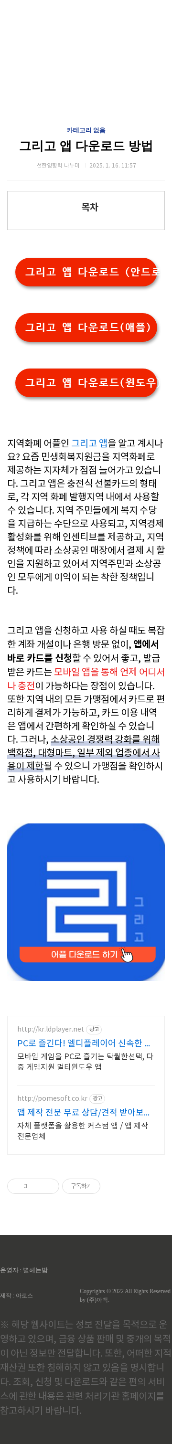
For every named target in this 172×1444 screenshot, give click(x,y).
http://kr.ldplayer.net (50, 1029)
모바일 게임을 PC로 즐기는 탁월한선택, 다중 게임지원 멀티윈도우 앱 (85, 1062)
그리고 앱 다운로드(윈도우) (91, 383)
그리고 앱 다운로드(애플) (88, 327)
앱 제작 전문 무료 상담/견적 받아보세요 (84, 1113)
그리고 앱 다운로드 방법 (86, 146)
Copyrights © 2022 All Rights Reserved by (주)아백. (125, 1295)
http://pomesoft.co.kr (52, 1099)
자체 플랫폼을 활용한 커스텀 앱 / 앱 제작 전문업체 (82, 1131)
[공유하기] (37, 1186)
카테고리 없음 (86, 130)
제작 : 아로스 (16, 1295)
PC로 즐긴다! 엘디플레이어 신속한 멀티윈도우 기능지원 (84, 1044)
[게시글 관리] (48, 1186)
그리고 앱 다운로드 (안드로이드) (91, 272)
